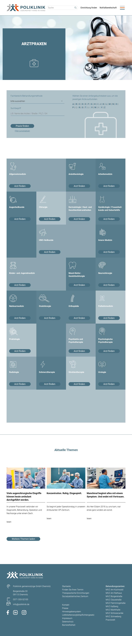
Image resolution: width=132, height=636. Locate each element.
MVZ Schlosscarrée (114, 613)
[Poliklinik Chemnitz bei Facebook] (8, 613)
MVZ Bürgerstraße (114, 596)
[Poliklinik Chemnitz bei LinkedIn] (15, 613)
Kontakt (65, 605)
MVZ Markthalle (113, 610)
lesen (9, 522)
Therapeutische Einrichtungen (75, 593)
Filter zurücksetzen (22, 131)
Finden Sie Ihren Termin (72, 589)
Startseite (66, 586)
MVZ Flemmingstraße (115, 603)
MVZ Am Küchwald (114, 589)
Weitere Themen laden (23, 538)
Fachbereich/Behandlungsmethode (26, 96)
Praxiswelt (110, 620)
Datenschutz (67, 621)
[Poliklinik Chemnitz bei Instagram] (24, 613)
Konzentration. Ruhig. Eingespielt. (64, 493)
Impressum (67, 618)
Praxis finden (22, 126)
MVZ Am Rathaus (114, 593)
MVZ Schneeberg (113, 616)
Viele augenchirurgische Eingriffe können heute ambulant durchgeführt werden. (24, 496)
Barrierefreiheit (68, 625)
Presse (65, 608)
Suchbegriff (16, 108)
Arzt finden (20, 186)
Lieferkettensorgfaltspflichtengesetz (78, 615)
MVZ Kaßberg (112, 606)
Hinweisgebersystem (71, 611)
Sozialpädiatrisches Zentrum (75, 596)
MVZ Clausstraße (113, 599)
